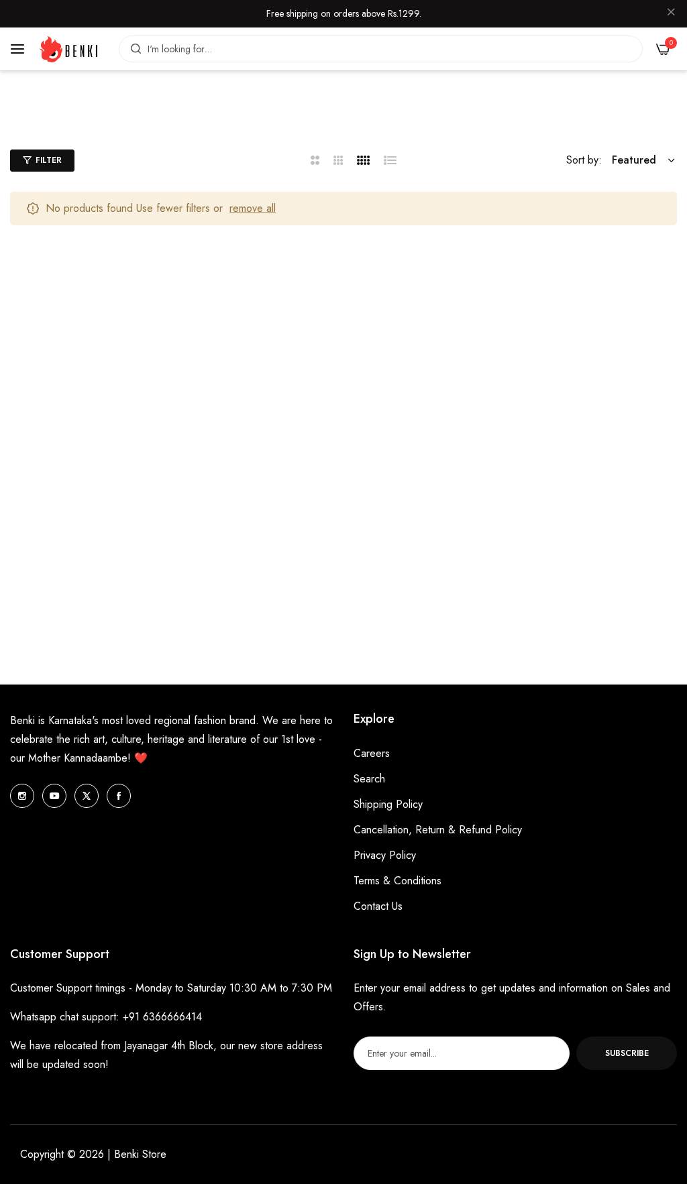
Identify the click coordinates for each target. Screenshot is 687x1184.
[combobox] (381, 49)
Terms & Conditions (397, 880)
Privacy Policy (385, 855)
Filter (49, 160)
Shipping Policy (388, 804)
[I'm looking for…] (132, 49)
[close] (671, 14)
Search (369, 778)
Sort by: (584, 160)
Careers (372, 753)
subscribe (627, 1053)
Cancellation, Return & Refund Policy (438, 829)
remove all (252, 208)
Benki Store (140, 1154)
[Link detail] (22, 796)
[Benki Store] (68, 49)
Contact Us (378, 906)
